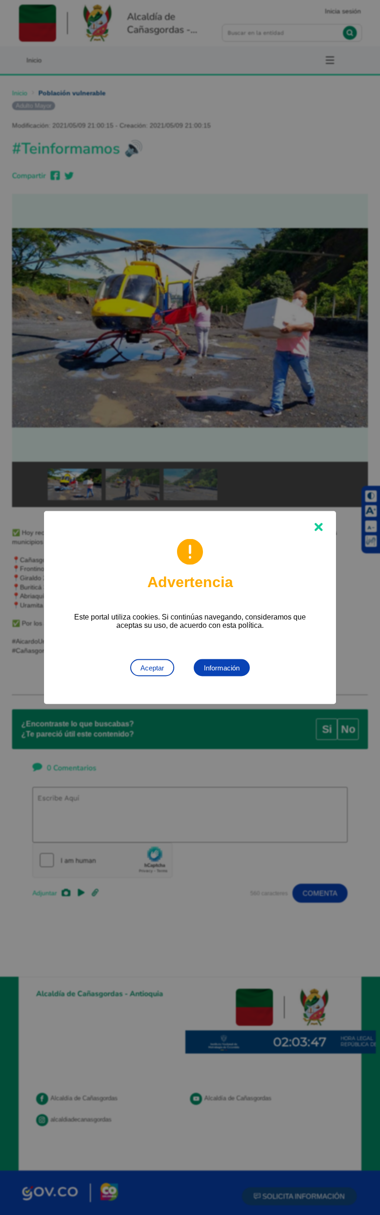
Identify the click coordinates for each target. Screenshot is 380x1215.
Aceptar (152, 668)
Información (222, 668)
